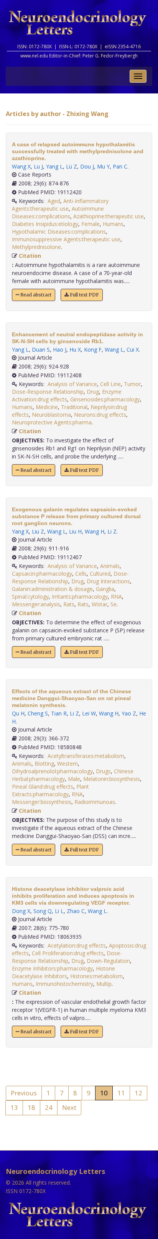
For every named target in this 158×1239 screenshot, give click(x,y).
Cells (81, 573)
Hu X (75, 349)
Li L (59, 911)
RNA (116, 596)
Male (74, 778)
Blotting (44, 763)
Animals (110, 566)
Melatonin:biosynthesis (111, 778)
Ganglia (105, 588)
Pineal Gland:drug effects (42, 786)
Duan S (41, 349)
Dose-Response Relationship (48, 391)
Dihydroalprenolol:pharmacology (52, 771)
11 (121, 1092)
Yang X (20, 531)
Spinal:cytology (30, 596)
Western (67, 763)
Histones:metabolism (96, 976)
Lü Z (71, 166)
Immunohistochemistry (64, 983)
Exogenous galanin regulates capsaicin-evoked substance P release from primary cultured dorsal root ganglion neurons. (76, 516)
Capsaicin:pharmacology (42, 573)
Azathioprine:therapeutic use (108, 216)
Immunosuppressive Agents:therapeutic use (66, 239)
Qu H (18, 713)
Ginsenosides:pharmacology (105, 399)
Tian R (59, 713)
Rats (68, 604)
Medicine (47, 407)
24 (49, 1107)
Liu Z (38, 531)
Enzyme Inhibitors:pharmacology (52, 968)
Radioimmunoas (94, 801)
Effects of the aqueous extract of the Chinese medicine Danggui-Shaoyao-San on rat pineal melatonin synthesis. (71, 698)
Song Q (42, 911)
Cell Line (110, 384)
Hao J (59, 349)
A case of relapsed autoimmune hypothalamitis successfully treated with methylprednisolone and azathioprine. (77, 151)
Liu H (75, 531)
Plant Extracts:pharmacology (50, 790)
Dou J (87, 166)
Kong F (93, 349)
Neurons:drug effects (100, 414)
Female (90, 224)
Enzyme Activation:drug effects (67, 395)
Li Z (112, 531)
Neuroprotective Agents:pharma (52, 422)
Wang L (114, 349)
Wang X (21, 166)
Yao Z (129, 713)
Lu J (38, 166)
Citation (30, 255)
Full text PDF (84, 295)
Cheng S (38, 713)
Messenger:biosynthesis (41, 801)
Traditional (74, 407)
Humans (113, 224)
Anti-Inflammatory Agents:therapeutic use (60, 204)
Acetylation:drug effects (77, 945)
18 (31, 1107)
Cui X (133, 349)
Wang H (94, 531)
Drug (93, 391)
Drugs (103, 771)
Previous (24, 1092)
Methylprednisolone (36, 246)
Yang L (54, 166)
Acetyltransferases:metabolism (86, 755)
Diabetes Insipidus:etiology (45, 224)
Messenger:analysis (36, 604)
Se (113, 604)
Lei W (89, 713)
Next (69, 1107)
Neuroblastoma (51, 414)
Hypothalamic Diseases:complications (59, 231)
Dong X (21, 911)
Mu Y (103, 166)
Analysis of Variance (72, 384)
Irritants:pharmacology (80, 596)
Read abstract (35, 295)
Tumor (132, 384)
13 (14, 1107)
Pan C (120, 166)
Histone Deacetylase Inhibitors (63, 972)
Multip (104, 983)
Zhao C (76, 911)
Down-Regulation (108, 960)
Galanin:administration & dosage (52, 588)
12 (138, 1092)
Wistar (99, 604)
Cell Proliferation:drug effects (68, 953)
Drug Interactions (108, 581)
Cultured (100, 573)
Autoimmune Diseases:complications (58, 212)
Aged (54, 201)
